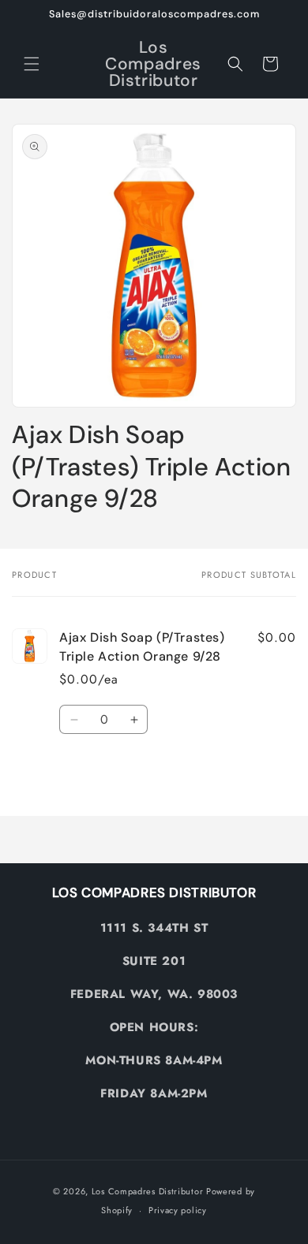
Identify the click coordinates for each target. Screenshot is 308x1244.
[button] (31, 64)
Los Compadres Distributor (148, 1191)
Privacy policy (177, 1210)
